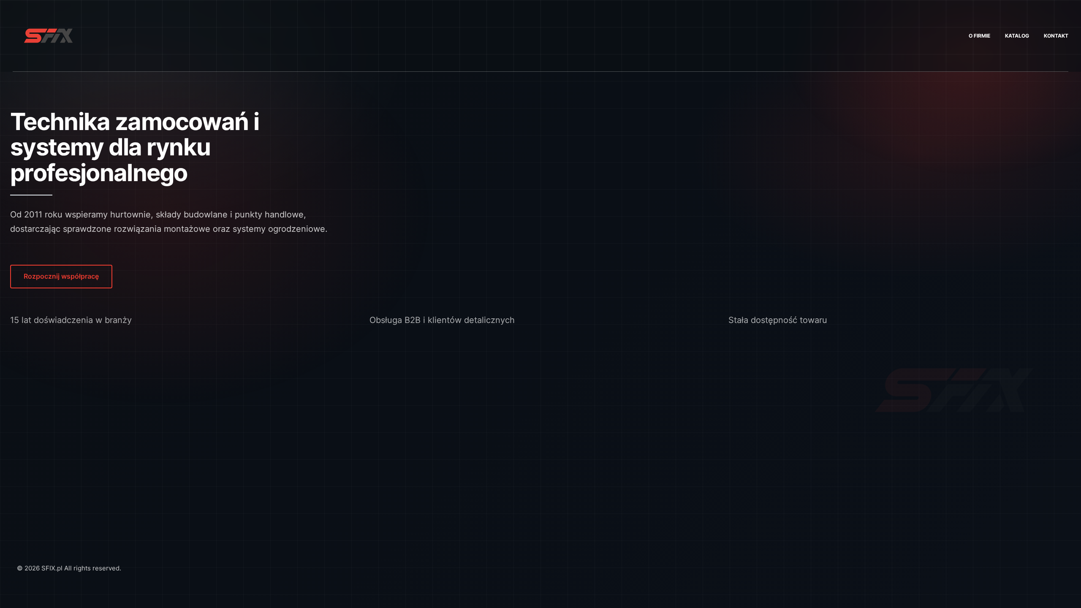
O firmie (979, 36)
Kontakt (1056, 36)
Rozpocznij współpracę (61, 276)
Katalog (1017, 36)
